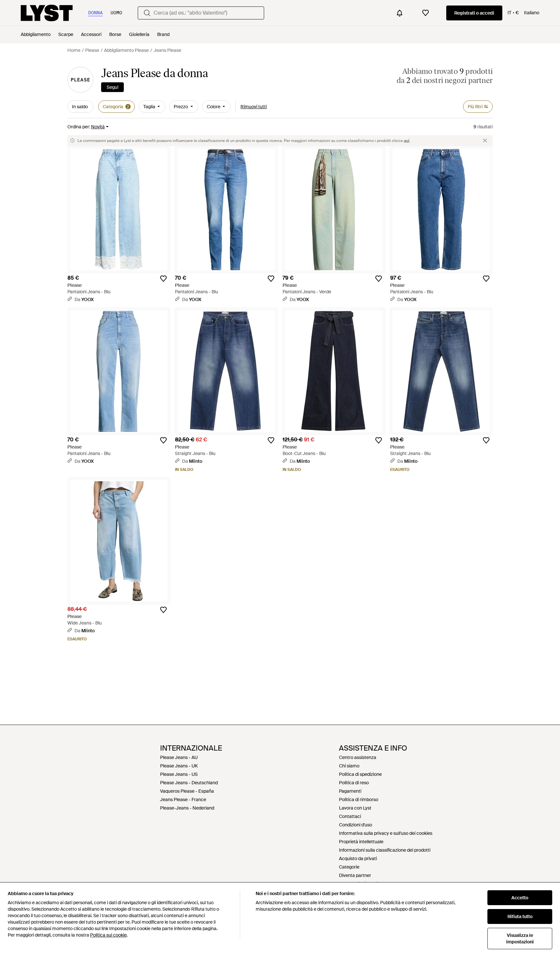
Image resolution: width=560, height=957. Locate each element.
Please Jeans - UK (179, 766)
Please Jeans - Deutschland (189, 783)
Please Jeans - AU (179, 757)
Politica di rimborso (358, 799)
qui (406, 140)
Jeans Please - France (183, 799)
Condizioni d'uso (355, 825)
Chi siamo (349, 766)
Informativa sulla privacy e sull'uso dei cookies (385, 833)
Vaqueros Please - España (187, 791)
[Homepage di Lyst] (47, 13)
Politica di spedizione (360, 774)
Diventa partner (355, 875)
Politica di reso (354, 783)
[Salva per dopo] (163, 278)
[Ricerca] (147, 13)
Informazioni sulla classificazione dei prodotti (384, 850)
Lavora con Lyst (355, 808)
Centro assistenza (357, 757)
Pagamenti (350, 791)
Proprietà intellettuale (361, 842)
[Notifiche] (400, 13)
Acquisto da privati (358, 858)
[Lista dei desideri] (425, 13)
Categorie (349, 867)
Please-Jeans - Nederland (187, 808)
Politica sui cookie (108, 935)
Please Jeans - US (179, 774)
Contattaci (350, 816)
